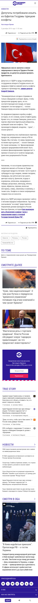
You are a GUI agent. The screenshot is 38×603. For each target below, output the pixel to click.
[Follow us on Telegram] (22, 584)
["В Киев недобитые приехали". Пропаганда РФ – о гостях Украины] (19, 522)
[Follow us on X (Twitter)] (8, 584)
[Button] (10, 33)
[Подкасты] (31, 584)
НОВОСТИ (8, 444)
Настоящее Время (7, 24)
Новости (5, 9)
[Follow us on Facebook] (3, 584)
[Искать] (30, 600)
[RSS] (26, 584)
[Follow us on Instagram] (17, 584)
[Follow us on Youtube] (12, 584)
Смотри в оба (11, 499)
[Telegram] (19, 600)
